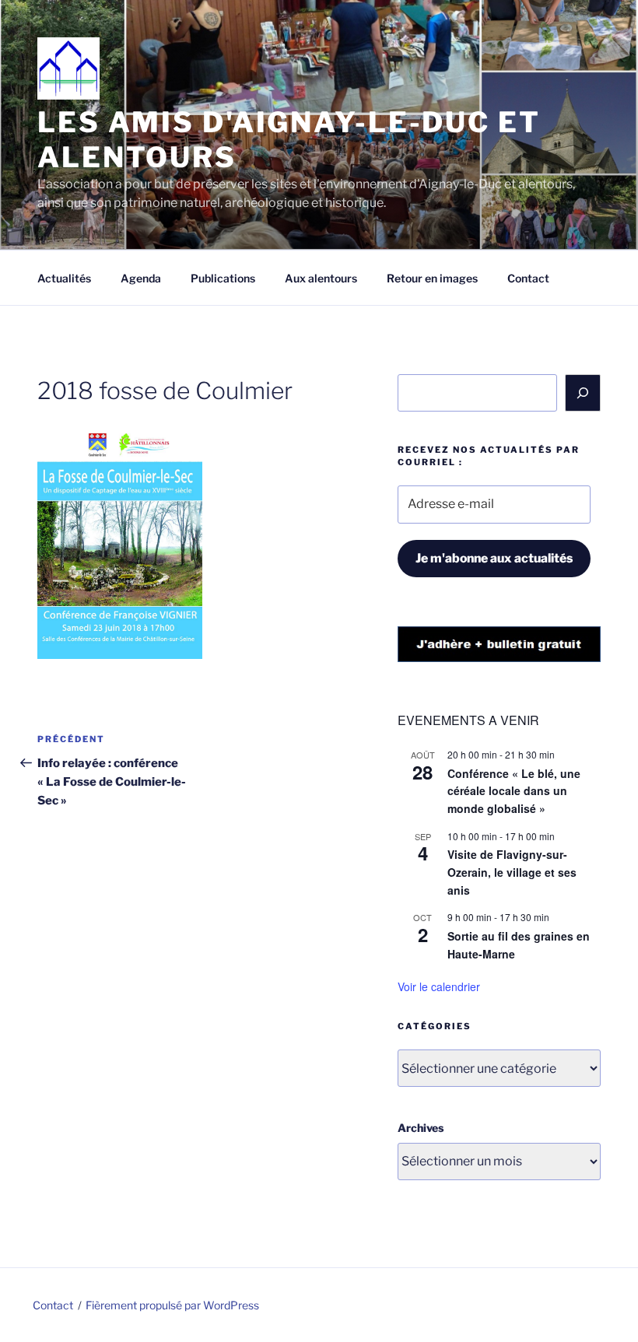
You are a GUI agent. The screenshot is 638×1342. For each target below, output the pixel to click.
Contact (528, 278)
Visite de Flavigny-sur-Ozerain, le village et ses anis (512, 871)
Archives (420, 1127)
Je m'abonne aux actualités (494, 558)
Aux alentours (321, 278)
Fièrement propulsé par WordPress (172, 1305)
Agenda (141, 278)
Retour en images (432, 278)
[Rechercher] (583, 393)
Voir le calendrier (439, 986)
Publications (223, 278)
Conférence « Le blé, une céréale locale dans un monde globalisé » (513, 791)
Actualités (64, 278)
